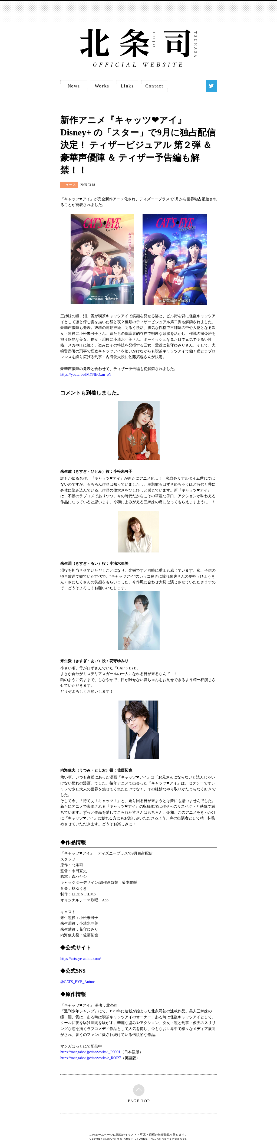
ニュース (69, 185)
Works (102, 86)
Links (127, 86)
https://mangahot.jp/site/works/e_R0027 (90, 1058)
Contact (154, 86)
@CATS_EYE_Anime (77, 982)
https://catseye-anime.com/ (80, 958)
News (74, 86)
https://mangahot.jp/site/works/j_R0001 (90, 1052)
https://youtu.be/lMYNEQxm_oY (85, 374)
